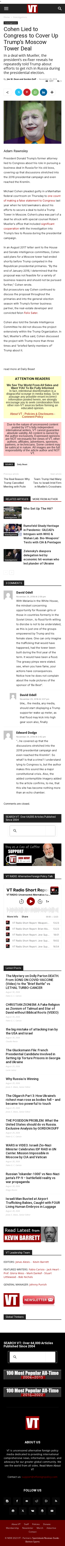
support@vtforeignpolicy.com (39, 1477)
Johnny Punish (38, 1284)
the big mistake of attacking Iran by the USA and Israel (32, 1031)
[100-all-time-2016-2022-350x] (32, 1396)
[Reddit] (36, 1501)
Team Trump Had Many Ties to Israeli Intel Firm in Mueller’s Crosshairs (47, 482)
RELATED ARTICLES (17, 499)
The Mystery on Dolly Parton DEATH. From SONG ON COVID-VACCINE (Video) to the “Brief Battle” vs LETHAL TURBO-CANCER (32, 982)
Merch (40, 1527)
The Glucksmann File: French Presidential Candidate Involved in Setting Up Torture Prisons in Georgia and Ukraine (33, 1056)
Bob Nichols (25, 1277)
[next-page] (11, 572)
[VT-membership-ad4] (32, 865)
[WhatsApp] (35, 92)
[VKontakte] (32, 1511)
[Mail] (26, 1501)
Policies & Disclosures (39, 413)
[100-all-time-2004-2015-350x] (32, 1378)
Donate (47, 1524)
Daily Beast (22, 464)
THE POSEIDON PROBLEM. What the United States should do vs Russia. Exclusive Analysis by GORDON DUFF (32, 1124)
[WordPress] (42, 1511)
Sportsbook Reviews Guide (45, 1538)
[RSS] (56, 1501)
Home (7, 17)
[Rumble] (46, 1501)
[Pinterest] (27, 92)
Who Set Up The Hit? (38, 508)
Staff (26, 1524)
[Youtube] (52, 1511)
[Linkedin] (43, 92)
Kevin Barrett (41, 1262)
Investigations (20, 17)
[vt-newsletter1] (31, 1305)
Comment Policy (32, 416)
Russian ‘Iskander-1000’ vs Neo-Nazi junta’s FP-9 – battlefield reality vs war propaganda (32, 1178)
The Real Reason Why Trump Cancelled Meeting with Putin (17, 482)
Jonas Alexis (23, 1262)
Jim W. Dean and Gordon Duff (21, 79)
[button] (6, 8)
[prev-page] (6, 572)
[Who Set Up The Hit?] (13, 513)
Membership (12, 1527)
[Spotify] (13, 1511)
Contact (32, 1531)
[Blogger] (7, 1501)
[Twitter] (18, 92)
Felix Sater (30, 313)
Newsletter (27, 1527)
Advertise (51, 1527)
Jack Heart (53, 1269)
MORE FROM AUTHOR (45, 499)
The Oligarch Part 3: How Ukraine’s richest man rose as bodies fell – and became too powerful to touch (33, 1099)
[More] (52, 92)
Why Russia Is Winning (22, 1079)
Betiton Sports (32, 1541)
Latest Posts (13, 968)
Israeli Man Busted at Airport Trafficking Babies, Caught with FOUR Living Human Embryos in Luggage (33, 1202)
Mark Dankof (34, 1273)
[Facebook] (17, 1501)
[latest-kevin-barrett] (31, 1241)
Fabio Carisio (36, 1269)
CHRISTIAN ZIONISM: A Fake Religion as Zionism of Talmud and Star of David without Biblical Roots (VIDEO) (33, 1008)
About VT (16, 413)
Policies (36, 1524)
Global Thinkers (15, 1316)
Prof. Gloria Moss (14, 1273)
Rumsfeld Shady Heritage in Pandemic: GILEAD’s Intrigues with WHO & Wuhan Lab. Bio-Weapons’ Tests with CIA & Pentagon (42, 534)
